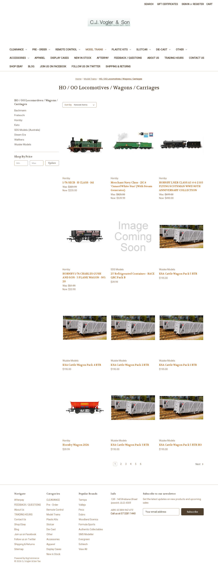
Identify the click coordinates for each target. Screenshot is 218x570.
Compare (83, 145)
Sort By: (68, 104)
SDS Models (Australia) (27, 129)
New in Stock (82, 57)
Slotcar (141, 49)
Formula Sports (87, 524)
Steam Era (20, 134)
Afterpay (103, 57)
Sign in (185, 4)
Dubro (82, 514)
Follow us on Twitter (86, 66)
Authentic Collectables (91, 529)
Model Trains (94, 49)
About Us (153, 57)
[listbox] (84, 104)
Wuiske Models (22, 144)
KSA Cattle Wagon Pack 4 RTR (82, 365)
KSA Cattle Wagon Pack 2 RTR (130, 365)
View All (83, 549)
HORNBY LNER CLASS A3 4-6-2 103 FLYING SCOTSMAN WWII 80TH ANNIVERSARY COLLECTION (181, 186)
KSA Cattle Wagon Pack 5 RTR (178, 273)
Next (198, 464)
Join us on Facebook (53, 66)
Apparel (40, 57)
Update (52, 163)
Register (198, 4)
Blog (31, 66)
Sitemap (19, 549)
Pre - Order (39, 49)
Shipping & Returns (118, 66)
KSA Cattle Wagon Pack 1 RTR (178, 365)
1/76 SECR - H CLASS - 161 (78, 182)
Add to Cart (85, 151)
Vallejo (82, 504)
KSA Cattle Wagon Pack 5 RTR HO (180, 445)
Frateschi (19, 115)
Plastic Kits (120, 49)
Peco (81, 509)
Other (180, 49)
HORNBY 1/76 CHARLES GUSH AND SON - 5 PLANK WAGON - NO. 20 (84, 277)
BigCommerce (32, 558)
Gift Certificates (167, 4)
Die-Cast (161, 49)
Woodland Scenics (88, 519)
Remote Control (66, 49)
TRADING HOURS (174, 57)
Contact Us (196, 57)
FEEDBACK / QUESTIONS (128, 57)
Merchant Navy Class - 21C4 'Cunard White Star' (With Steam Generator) (131, 186)
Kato (17, 125)
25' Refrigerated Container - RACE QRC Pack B (132, 275)
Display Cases (60, 57)
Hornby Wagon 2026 (76, 445)
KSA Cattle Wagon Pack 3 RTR (130, 445)
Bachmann (20, 110)
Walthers (19, 139)
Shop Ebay (16, 66)
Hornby (18, 120)
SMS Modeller (86, 534)
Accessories (18, 57)
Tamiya (83, 499)
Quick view (84, 139)
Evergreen (84, 539)
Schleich (83, 544)
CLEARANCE (17, 49)
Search (148, 4)
